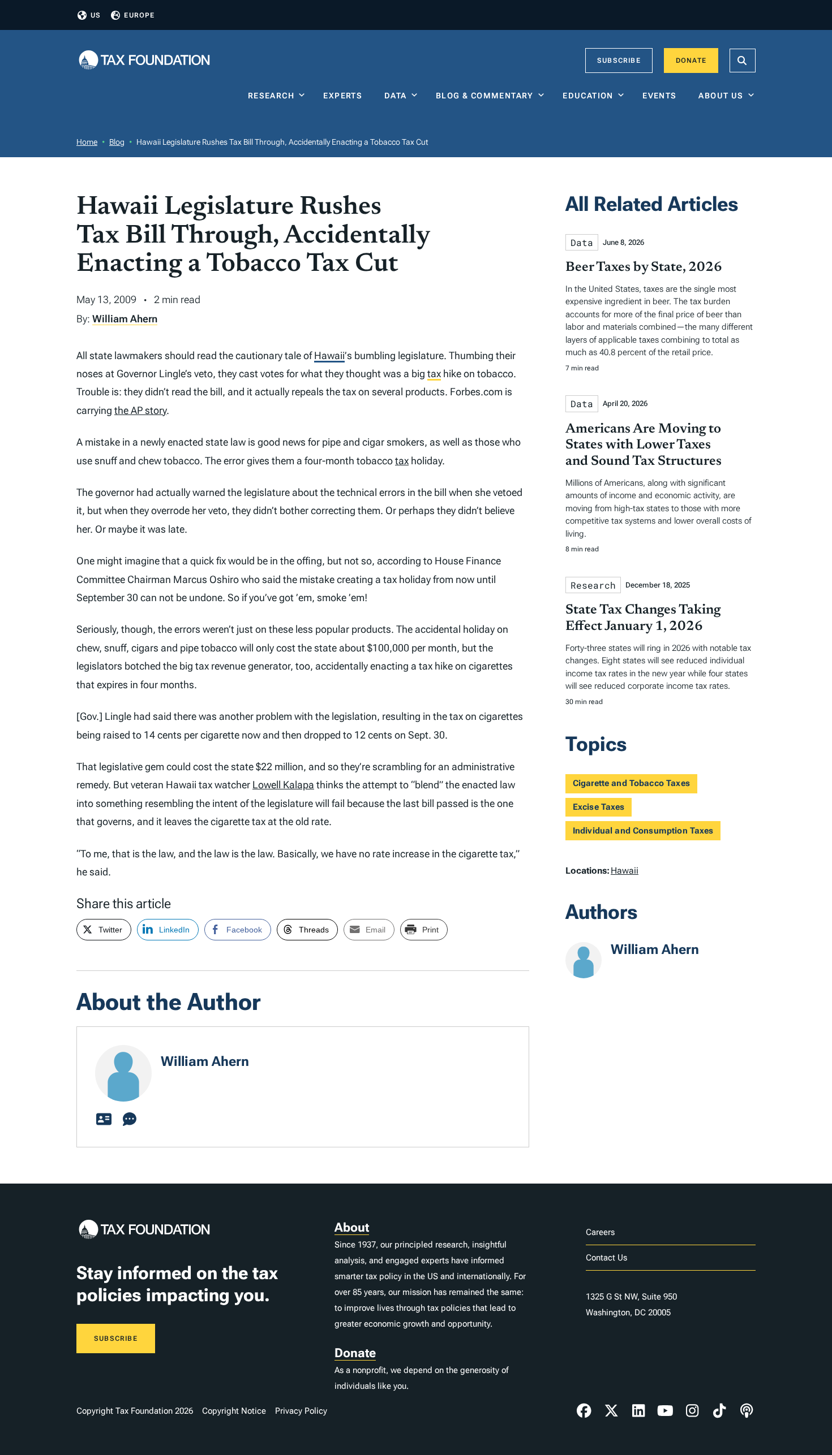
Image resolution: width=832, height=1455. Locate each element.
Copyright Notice (234, 1411)
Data (395, 95)
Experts (345, 95)
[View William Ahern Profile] (103, 1120)
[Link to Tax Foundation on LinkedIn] (638, 1411)
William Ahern (124, 319)
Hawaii (329, 355)
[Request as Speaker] (129, 1120)
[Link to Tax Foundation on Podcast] (746, 1411)
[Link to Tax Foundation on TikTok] (719, 1411)
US (96, 15)
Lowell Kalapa (283, 785)
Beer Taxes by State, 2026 (643, 267)
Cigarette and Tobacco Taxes (631, 783)
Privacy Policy (301, 1411)
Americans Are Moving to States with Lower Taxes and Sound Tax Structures (643, 445)
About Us (720, 95)
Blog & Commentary (485, 95)
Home (86, 141)
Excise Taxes (599, 807)
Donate (691, 60)
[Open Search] (743, 60)
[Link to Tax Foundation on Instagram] (692, 1411)
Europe (139, 15)
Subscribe (619, 60)
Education (588, 95)
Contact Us (606, 1258)
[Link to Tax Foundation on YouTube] (666, 1411)
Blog (117, 141)
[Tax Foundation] (144, 60)
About (351, 1227)
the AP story (140, 410)
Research (271, 95)
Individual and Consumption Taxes (643, 831)
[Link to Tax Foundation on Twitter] (611, 1411)
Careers (600, 1232)
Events (661, 95)
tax (434, 373)
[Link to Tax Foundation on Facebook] (584, 1411)
